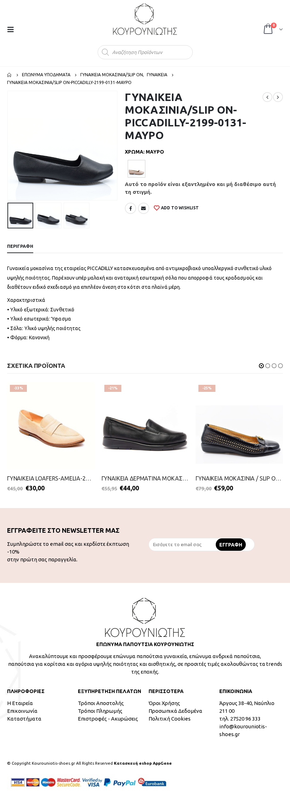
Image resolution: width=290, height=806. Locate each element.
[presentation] (9, 146)
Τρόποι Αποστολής (101, 703)
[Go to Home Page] (9, 75)
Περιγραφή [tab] (20, 246)
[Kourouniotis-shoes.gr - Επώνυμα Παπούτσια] (145, 19)
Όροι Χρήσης (164, 703)
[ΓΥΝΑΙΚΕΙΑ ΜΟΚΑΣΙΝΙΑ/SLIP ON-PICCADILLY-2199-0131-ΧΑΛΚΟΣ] (136, 169)
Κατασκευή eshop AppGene (143, 763)
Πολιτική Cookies (170, 719)
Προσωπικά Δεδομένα (175, 711)
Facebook (130, 208)
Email (143, 208)
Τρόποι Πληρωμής (100, 711)
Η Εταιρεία (20, 703)
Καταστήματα (24, 719)
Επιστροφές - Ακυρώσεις (108, 719)
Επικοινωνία (22, 711)
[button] (261, 366)
